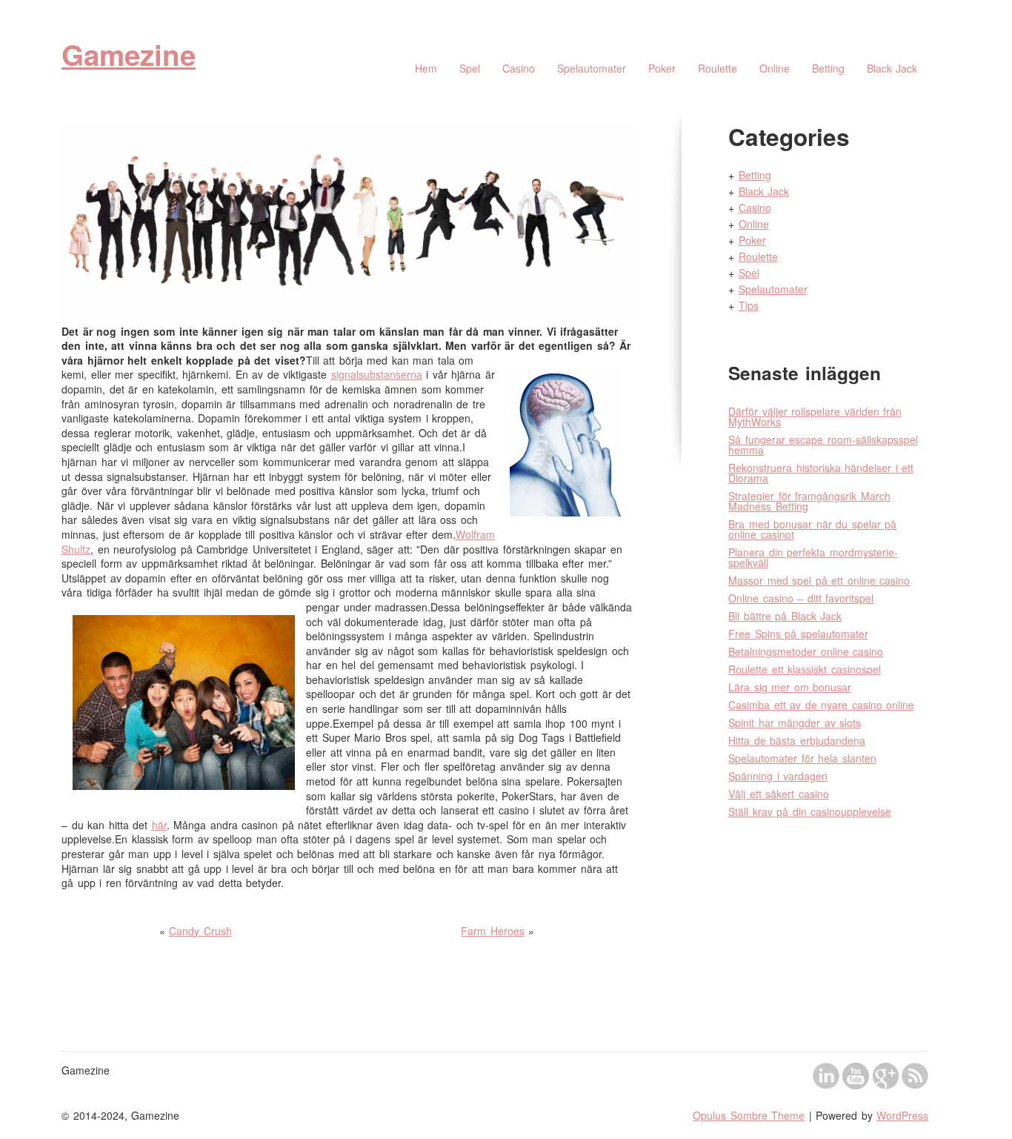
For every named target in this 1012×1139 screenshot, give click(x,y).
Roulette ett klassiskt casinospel (804, 669)
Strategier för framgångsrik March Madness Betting (809, 501)
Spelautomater (591, 68)
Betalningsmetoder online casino (805, 651)
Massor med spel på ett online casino (819, 580)
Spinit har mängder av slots (794, 722)
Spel (469, 68)
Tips (749, 305)
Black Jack (892, 68)
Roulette (717, 68)
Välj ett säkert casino (778, 793)
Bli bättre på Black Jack (785, 615)
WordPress (902, 1115)
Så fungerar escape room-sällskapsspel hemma (823, 444)
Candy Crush (200, 930)
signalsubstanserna (376, 374)
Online (774, 68)
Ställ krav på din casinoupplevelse (809, 811)
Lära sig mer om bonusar (789, 687)
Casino (518, 68)
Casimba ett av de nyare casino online (821, 704)
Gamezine (128, 54)
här (159, 824)
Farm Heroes (493, 930)
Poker (662, 68)
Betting (828, 68)
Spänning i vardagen (778, 775)
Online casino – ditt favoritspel (800, 598)
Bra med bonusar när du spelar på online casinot (812, 529)
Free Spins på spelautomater (798, 633)
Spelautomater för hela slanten (802, 758)
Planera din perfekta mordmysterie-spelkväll (813, 557)
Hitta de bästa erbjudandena (796, 740)
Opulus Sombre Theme (749, 1115)
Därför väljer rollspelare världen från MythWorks (815, 416)
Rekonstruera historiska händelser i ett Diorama (820, 472)
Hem (426, 68)
